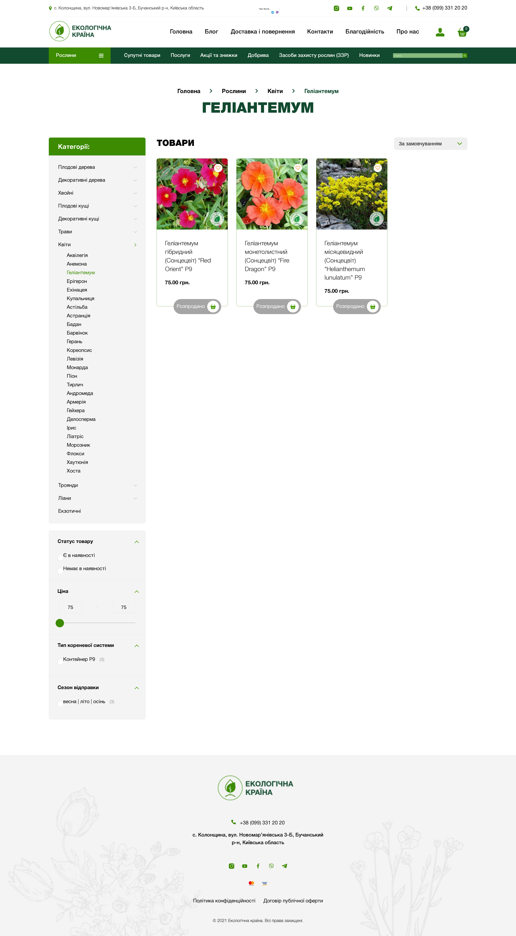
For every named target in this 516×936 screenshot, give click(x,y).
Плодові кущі (73, 206)
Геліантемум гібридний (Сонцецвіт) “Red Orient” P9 (188, 256)
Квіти (275, 91)
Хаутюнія (77, 462)
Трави (65, 232)
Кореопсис (79, 350)
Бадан (74, 324)
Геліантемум (81, 273)
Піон (72, 376)
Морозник (78, 445)
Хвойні (65, 193)
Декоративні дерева (81, 180)
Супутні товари (142, 55)
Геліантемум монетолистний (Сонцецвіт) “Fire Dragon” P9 (267, 256)
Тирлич (75, 385)
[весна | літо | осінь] (59, 702)
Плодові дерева (76, 167)
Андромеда (80, 393)
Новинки (369, 55)
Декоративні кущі (78, 219)
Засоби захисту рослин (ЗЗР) (314, 55)
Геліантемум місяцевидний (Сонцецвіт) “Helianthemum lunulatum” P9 (345, 261)
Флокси (75, 454)
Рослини (234, 91)
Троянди (68, 485)
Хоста (73, 471)
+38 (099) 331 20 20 (444, 8)
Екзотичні (69, 511)
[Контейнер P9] (59, 660)
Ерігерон (77, 281)
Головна (188, 91)
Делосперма (81, 419)
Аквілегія (77, 255)
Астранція (78, 316)
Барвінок (77, 333)
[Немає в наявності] (59, 569)
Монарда (77, 367)
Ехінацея (77, 290)
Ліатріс (75, 436)
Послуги (180, 55)
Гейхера (76, 410)
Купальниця (80, 298)
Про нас (408, 32)
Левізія (75, 359)
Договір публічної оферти (293, 901)
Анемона (77, 264)
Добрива (258, 55)
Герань (74, 342)
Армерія (76, 402)
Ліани (64, 498)
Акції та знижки (218, 55)
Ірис (71, 428)
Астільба (77, 307)
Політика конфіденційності (224, 901)
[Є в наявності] (59, 556)
